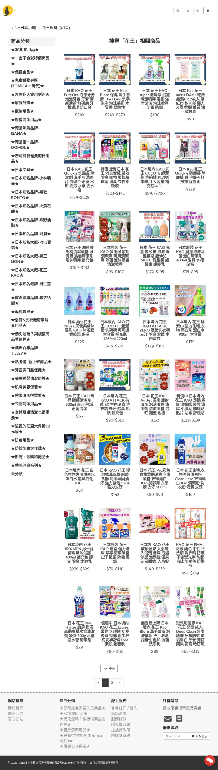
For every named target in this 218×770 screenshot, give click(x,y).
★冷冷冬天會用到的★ (30, 95)
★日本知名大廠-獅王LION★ (29, 259)
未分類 (17, 474)
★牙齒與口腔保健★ (28, 370)
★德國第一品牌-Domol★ (25, 145)
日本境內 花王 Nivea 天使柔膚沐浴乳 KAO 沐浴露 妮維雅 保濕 (79, 328)
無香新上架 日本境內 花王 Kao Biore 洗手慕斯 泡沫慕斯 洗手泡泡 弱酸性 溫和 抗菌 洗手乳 (155, 633)
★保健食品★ (22, 72)
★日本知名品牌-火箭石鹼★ (31, 209)
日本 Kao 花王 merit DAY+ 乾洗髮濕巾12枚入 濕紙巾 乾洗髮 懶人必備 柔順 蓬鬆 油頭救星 (190, 101)
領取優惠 (201, 736)
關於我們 (15, 708)
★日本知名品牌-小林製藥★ (31, 181)
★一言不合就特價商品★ (30, 61)
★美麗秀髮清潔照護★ (30, 379)
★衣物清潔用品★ (26, 404)
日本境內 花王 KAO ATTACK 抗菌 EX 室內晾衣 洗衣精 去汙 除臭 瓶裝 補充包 (115, 404)
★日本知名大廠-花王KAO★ (29, 273)
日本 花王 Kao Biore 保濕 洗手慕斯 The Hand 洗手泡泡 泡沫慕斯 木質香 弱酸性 (115, 99)
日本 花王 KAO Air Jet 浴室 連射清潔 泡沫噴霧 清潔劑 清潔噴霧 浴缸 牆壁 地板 (155, 404)
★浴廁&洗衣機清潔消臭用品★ (29, 323)
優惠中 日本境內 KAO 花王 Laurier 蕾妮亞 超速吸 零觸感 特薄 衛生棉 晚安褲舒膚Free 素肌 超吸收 (115, 633)
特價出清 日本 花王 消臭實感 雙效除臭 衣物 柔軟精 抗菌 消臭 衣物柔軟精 (115, 178)
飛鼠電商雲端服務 (103, 762)
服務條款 (118, 718)
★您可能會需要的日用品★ (30, 159)
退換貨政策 (120, 730)
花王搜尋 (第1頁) (56, 27)
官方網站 (15, 718)
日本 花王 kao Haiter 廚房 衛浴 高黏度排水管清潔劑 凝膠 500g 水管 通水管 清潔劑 (79, 631)
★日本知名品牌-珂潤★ (31, 234)
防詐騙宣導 (120, 735)
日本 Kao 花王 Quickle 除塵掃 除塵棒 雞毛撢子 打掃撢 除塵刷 (190, 176)
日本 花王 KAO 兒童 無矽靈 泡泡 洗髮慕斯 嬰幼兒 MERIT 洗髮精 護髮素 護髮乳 (155, 256)
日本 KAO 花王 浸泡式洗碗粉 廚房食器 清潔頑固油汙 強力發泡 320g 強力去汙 (115, 479)
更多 (111, 668)
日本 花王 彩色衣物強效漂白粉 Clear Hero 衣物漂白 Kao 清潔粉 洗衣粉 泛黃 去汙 (190, 479)
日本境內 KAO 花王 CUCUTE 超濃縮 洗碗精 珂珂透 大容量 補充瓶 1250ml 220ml (115, 330)
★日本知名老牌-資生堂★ (31, 287)
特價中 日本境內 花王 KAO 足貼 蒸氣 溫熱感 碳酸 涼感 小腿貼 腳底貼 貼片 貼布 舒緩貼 (190, 404)
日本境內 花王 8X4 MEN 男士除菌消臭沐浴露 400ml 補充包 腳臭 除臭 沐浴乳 (79, 553)
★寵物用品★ (22, 111)
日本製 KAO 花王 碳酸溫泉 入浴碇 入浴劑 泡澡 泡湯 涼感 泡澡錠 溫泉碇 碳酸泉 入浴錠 (154, 553)
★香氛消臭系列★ (26, 466)
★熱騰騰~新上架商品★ (31, 362)
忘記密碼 (118, 713)
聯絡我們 (15, 713)
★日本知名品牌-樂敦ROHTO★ (29, 195)
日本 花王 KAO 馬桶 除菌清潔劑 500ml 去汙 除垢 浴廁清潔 (79, 402)
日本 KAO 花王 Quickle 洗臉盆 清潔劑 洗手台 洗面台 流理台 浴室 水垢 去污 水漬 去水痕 (79, 180)
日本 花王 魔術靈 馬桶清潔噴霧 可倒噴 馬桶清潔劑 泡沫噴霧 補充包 (79, 254)
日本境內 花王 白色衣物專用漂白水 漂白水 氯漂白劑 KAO (79, 477)
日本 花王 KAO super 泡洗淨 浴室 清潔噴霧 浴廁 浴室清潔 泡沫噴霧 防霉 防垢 (154, 99)
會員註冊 (118, 708)
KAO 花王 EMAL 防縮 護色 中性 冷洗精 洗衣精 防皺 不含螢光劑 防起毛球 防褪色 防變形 (190, 555)
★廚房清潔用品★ (26, 120)
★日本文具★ (22, 170)
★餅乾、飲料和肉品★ (30, 457)
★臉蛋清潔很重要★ (28, 396)
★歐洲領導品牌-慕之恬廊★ (31, 300)
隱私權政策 (120, 724)
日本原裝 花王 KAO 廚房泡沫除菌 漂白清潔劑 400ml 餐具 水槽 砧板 (190, 256)
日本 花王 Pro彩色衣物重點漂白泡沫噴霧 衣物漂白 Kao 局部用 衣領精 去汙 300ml (154, 479)
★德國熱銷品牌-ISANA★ (25, 131)
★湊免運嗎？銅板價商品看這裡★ (30, 337)
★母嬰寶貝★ (22, 312)
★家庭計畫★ (22, 103)
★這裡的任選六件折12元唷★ (30, 429)
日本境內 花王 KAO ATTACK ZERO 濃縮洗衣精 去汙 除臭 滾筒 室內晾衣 (155, 330)
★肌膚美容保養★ (26, 387)
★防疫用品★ (22, 440)
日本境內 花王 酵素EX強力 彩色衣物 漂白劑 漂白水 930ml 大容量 (190, 328)
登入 (133, 708)
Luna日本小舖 (23, 27)
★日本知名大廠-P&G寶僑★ (31, 245)
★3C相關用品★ (25, 50)
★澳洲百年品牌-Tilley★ (25, 350)
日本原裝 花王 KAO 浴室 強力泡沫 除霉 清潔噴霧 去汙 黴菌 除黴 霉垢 (115, 553)
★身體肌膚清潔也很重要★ (30, 415)
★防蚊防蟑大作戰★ (28, 449)
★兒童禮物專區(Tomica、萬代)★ (27, 83)
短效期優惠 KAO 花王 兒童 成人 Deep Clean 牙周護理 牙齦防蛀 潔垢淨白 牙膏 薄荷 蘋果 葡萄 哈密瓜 (190, 633)
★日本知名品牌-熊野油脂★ (31, 223)
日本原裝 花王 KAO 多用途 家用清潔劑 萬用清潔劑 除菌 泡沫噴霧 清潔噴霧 (115, 256)
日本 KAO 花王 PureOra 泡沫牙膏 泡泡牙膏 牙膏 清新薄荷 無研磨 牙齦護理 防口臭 (79, 99)
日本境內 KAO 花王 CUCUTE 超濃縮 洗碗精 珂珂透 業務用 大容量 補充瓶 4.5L (154, 178)
